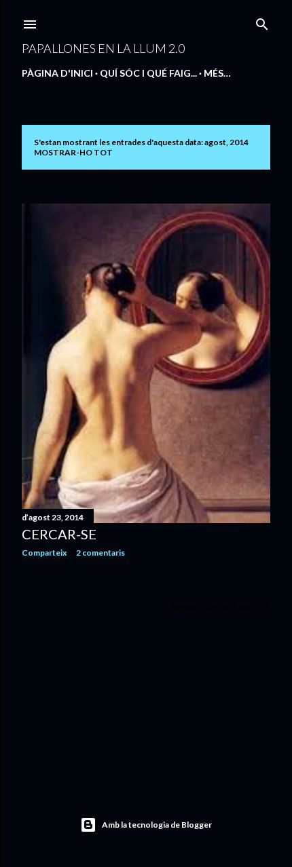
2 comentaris (100, 552)
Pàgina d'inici (57, 73)
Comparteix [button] (44, 552)
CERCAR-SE (59, 534)
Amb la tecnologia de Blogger (157, 825)
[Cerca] (262, 21)
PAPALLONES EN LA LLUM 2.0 (103, 48)
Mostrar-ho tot (73, 152)
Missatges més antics (221, 607)
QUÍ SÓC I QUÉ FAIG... (148, 73)
